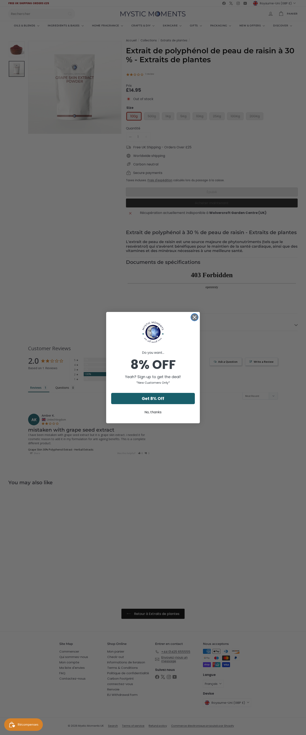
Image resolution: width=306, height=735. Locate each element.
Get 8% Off (153, 398)
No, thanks (153, 412)
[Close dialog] (194, 317)
